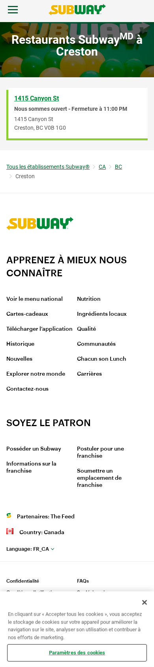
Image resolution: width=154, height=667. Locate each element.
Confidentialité (22, 581)
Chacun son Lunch (101, 359)
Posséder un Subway (33, 449)
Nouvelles (19, 359)
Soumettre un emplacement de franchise (99, 478)
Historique (20, 344)
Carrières (89, 374)
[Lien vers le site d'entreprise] (39, 249)
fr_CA (27, 548)
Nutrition (89, 299)
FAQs (83, 581)
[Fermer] (144, 602)
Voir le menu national (34, 299)
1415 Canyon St (36, 98)
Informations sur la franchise (31, 467)
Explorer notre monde (35, 374)
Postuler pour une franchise (100, 452)
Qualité (86, 329)
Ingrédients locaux (102, 314)
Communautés (96, 344)
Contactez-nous (27, 389)
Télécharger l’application (39, 329)
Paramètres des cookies (77, 653)
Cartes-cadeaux (27, 314)
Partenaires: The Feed (46, 517)
